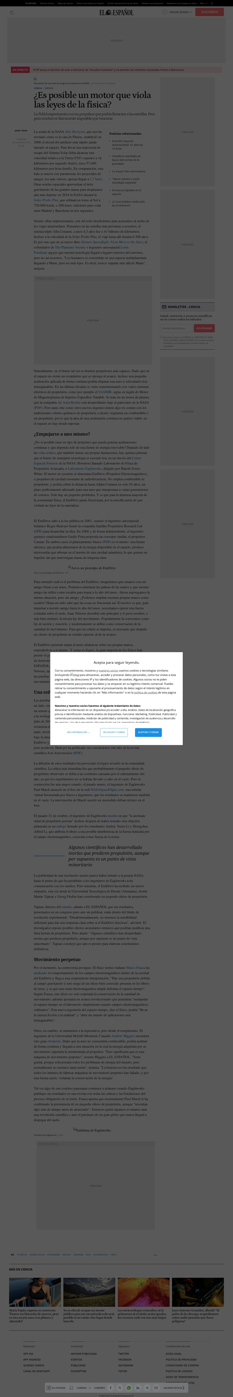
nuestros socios (108, 670)
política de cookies (146, 692)
